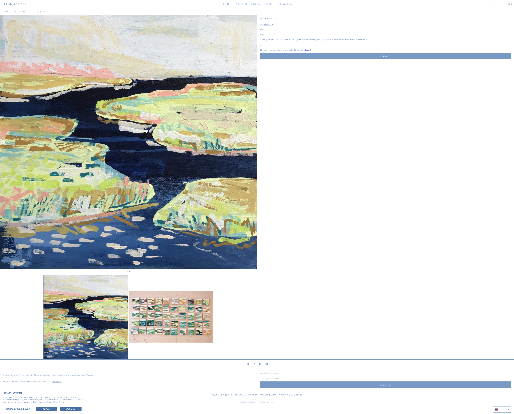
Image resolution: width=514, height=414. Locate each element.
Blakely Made (252, 402)
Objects (255, 4)
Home (5, 11)
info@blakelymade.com (39, 375)
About (267, 4)
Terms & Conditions (290, 395)
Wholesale (56, 382)
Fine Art (224, 4)
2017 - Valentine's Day (21, 11)
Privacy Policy (58, 402)
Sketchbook (285, 4)
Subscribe (385, 385)
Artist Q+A (226, 395)
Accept (47, 409)
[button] (85, 317)
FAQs (214, 395)
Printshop (241, 4)
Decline (70, 409)
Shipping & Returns (246, 395)
